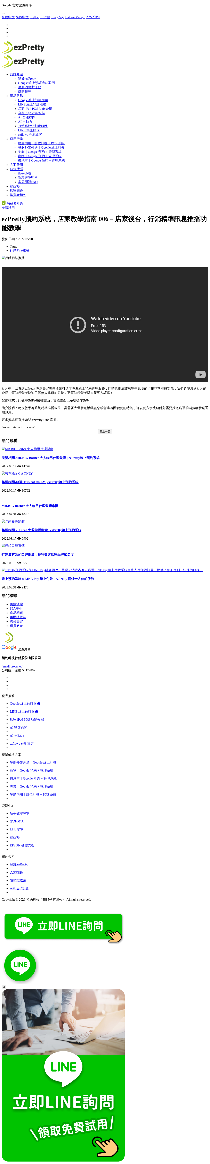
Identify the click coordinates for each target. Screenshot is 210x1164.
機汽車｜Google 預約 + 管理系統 (41, 160)
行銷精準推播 (20, 250)
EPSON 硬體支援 (22, 845)
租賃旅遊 (16, 625)
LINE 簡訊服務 (29, 130)
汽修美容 (16, 621)
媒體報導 (24, 91)
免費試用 (8, 208)
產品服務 (16, 95)
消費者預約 (18, 195)
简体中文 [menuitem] (22, 17)
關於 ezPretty (27, 78)
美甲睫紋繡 (18, 617)
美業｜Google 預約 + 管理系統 (40, 152)
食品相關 (16, 613)
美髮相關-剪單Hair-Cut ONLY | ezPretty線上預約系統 (40, 482)
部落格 (15, 186)
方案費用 (16, 164)
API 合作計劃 (19, 888)
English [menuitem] (34, 17)
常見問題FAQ (28, 182)
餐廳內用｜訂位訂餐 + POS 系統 (41, 143)
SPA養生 (16, 608)
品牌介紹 (16, 74)
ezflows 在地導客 (30, 134)
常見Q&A (17, 821)
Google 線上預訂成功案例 (36, 83)
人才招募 (16, 872)
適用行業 (16, 139)
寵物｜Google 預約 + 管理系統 (40, 156)
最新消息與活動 (29, 87)
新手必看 (24, 173)
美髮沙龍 (16, 604)
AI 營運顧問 (26, 117)
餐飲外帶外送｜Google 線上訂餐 (41, 147)
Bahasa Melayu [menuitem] (75, 17)
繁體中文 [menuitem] (8, 17)
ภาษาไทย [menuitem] (93, 17)
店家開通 (16, 190)
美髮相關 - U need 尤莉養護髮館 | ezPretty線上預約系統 (41, 530)
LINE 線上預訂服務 (32, 104)
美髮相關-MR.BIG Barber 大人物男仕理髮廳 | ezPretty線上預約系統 (51, 458)
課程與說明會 (28, 177)
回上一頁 (105, 431)
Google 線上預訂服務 (33, 100)
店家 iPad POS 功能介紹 (35, 108)
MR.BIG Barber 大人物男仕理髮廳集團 (30, 506)
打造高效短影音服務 (33, 126)
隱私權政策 (18, 880)
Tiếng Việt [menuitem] (57, 17)
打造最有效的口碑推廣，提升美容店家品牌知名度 (38, 554)
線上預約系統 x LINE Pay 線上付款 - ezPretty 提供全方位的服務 (48, 578)
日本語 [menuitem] (45, 17)
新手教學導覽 (20, 813)
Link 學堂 (16, 169)
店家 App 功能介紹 (31, 113)
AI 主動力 (25, 121)
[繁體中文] (3, 13)
